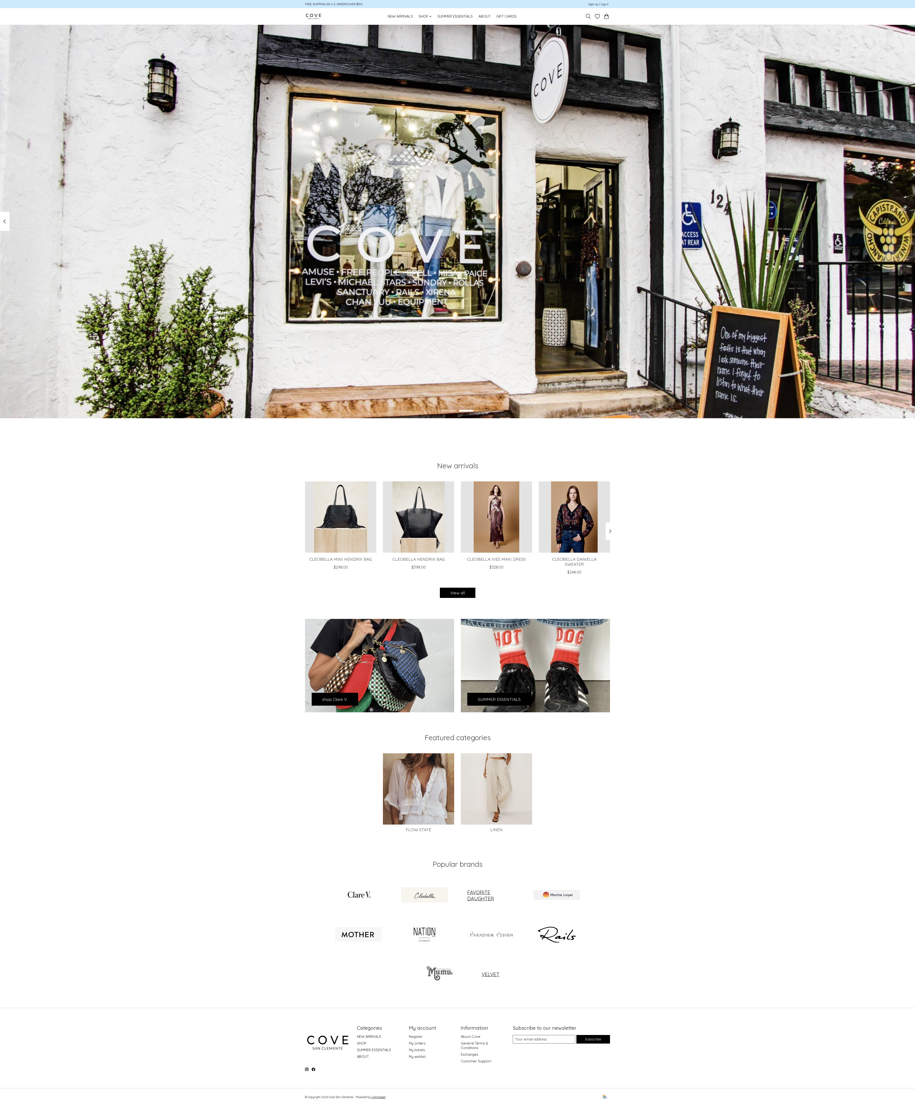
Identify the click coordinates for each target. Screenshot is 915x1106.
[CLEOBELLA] (424, 895)
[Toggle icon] (588, 16)
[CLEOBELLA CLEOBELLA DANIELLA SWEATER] (574, 517)
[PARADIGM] (490, 934)
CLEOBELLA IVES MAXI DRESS (496, 559)
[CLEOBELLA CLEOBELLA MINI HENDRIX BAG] (340, 517)
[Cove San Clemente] (313, 16)
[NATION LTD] (424, 934)
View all (457, 592)
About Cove (470, 1036)
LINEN (496, 829)
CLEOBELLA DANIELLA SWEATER (574, 561)
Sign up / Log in (598, 4)
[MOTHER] (358, 934)
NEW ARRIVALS (400, 16)
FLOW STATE (418, 829)
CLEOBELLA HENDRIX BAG (418, 559)
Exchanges (469, 1054)
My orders (417, 1043)
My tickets (417, 1050)
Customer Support (476, 1061)
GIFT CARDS (506, 16)
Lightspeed (378, 1097)
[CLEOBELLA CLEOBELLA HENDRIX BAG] (418, 517)
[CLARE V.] (358, 895)
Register (415, 1036)
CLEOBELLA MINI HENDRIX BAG (340, 559)
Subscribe (593, 1039)
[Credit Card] (604, 1097)
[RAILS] (556, 934)
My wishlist (417, 1056)
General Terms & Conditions (474, 1045)
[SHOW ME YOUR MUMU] (438, 974)
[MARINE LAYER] (556, 895)
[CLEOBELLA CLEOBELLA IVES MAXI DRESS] (496, 517)
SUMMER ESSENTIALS (455, 16)
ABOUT (484, 16)
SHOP (361, 1043)
